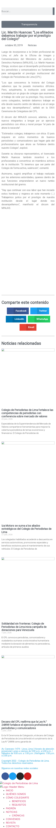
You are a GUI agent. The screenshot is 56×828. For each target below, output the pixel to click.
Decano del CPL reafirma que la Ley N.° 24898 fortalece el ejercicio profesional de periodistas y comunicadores (26, 725)
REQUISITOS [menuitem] (19, 804)
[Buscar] (54, 11)
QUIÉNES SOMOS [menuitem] (16, 793)
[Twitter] (12, 776)
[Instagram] (20, 776)
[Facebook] (5, 776)
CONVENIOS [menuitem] (13, 819)
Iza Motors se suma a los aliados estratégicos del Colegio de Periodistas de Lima (26, 529)
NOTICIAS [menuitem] (11, 811)
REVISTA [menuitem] (11, 822)
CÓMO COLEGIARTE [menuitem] (17, 797)
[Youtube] (27, 776)
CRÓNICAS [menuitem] (18, 815)
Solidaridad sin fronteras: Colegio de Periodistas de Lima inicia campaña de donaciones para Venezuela (24, 627)
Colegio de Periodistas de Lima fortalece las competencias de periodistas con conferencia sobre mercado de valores (27, 413)
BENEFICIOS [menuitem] (19, 801)
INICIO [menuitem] (9, 790)
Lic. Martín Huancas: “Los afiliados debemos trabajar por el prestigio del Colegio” (27, 35)
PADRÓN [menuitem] (11, 808)
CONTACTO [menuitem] (12, 826)
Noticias (32, 45)
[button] (18, 311)
